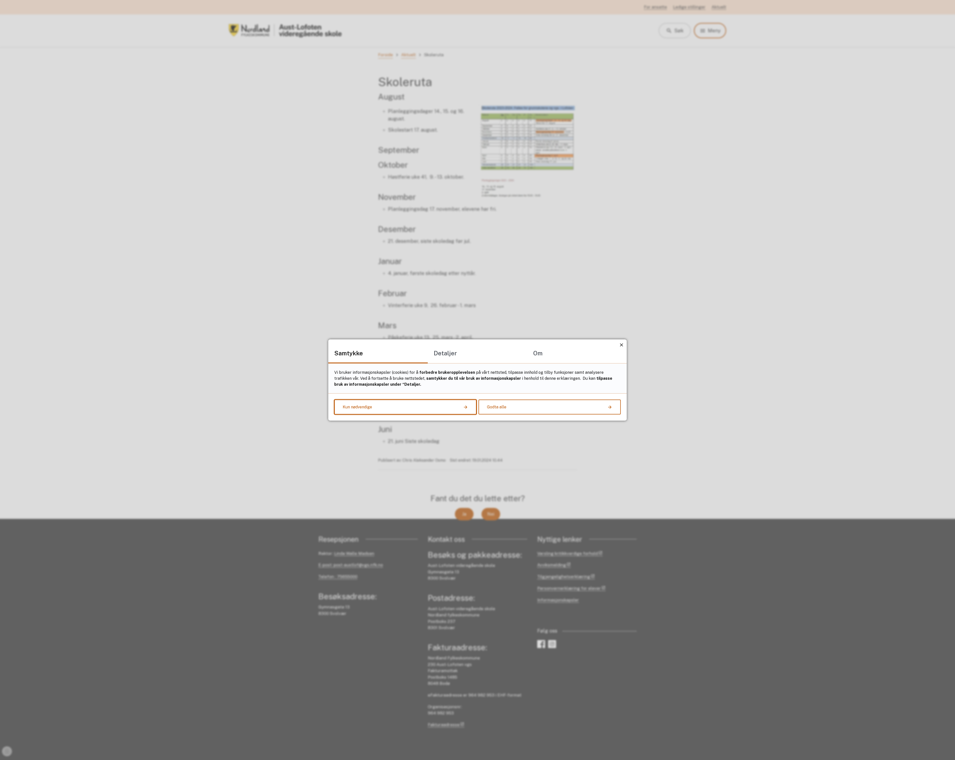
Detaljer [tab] (445, 353)
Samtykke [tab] (348, 353)
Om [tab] (538, 353)
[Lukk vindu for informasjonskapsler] (621, 344)
